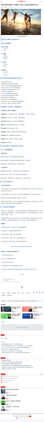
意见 (12, 93)
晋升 (9, 114)
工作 (8, 81)
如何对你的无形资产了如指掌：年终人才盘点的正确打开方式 (25, 246)
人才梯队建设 (6, 71)
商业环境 (36, 210)
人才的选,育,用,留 (5, 382)
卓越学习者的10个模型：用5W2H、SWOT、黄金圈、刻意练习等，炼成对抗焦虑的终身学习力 (16, 352)
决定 (41, 188)
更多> (42, 374)
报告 (5, 65)
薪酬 (22, 114)
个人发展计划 (6, 72)
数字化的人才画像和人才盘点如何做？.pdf (11, 39)
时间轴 (5, 7)
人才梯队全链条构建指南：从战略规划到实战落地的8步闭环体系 (11, 363)
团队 (4, 65)
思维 (28, 269)
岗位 (9, 124)
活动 (12, 251)
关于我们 (26, 414)
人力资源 (8, 301)
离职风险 (6, 64)
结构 (4, 174)
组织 (3, 46)
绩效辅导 (13, 131)
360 (33, 218)
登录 (17, 327)
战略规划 (20, 269)
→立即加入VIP (22, 274)
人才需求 (22, 171)
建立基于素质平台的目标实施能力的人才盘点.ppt (12, 78)
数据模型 (4, 57)
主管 (7, 89)
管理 (7, 43)
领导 (27, 114)
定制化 (10, 230)
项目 (21, 188)
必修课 (6, 214)
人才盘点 (4, 62)
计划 (24, 237)
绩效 (3, 117)
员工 (5, 124)
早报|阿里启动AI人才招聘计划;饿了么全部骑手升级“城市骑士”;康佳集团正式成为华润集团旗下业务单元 (17, 367)
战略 (4, 156)
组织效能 (31, 212)
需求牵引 (11, 171)
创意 (8, 280)
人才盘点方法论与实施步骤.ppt (8, 206)
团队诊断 (3, 295)
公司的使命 (4, 95)
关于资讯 (30, 414)
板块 (19, 163)
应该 (32, 194)
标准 (28, 171)
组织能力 (22, 156)
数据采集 (4, 234)
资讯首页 (18, 414)
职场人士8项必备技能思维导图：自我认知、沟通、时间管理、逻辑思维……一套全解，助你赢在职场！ (17, 345)
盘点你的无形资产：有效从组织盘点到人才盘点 (9, 378)
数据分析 (5, 220)
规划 (7, 46)
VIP (5, 255)
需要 (11, 83)
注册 (27, 327)
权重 (6, 56)
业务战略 (20, 227)
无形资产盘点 (9, 295)
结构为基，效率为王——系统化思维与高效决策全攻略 (10, 349)
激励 (24, 124)
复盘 (14, 269)
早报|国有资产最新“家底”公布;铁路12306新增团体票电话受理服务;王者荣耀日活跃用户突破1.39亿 (17, 365)
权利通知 (22, 414)
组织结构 (13, 241)
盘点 (5, 49)
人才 (5, 46)
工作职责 (38, 188)
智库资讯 (3, 301)
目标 (8, 95)
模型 (6, 218)
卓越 (26, 269)
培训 (14, 128)
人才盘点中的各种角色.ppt (7, 181)
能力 (5, 55)
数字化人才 (3, 43)
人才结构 (4, 50)
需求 (3, 227)
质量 (11, 97)
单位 (5, 91)
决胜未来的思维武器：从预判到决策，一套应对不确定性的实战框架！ (12, 344)
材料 (14, 83)
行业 (9, 218)
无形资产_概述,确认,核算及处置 (7, 380)
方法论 (19, 210)
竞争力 (24, 117)
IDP (3, 72)
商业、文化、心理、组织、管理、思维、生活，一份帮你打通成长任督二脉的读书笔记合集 (15, 347)
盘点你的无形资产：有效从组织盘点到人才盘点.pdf (12, 145)
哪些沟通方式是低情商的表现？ (6, 360)
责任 (16, 114)
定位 (23, 201)
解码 (10, 156)
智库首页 (14, 414)
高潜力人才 (17, 220)
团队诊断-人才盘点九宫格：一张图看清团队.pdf (12, 106)
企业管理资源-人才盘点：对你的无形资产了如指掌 (10, 376)
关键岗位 (14, 160)
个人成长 (34, 269)
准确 (13, 220)
